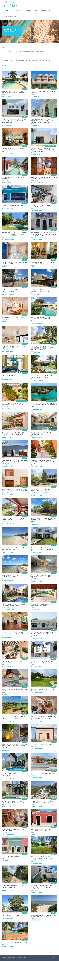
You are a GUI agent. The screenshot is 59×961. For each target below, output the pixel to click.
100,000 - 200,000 (31, 60)
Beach (35, 56)
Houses (9, 51)
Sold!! (24, 798)
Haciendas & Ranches (27, 51)
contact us (9, 16)
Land (15, 51)
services (29, 10)
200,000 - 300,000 (44, 60)
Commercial (6, 56)
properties (8, 10)
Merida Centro (25, 56)
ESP (15, 16)
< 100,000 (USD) (19, 60)
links (49, 10)
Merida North (43, 56)
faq (24, 10)
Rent (24, 116)
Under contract (50, 145)
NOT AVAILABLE (50, 400)
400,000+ (4, 65)
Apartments (40, 51)
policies (36, 10)
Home (5, 31)
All (3, 47)
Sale (24, 88)
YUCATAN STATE (7, 60)
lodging (43, 10)
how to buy (18, 10)
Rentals (15, 56)
